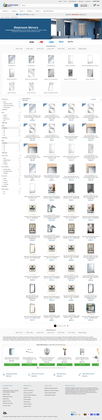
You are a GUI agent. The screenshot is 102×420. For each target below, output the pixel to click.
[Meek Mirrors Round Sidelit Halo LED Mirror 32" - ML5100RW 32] (32, 208)
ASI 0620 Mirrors (51, 65)
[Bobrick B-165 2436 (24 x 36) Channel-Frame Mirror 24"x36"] (71, 148)
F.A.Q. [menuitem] (65, 1)
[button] (11, 99)
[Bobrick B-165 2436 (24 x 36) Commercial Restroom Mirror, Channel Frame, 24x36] (90, 128)
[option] (11, 102)
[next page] (67, 325)
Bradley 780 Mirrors (12, 92)
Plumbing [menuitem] (29, 11)
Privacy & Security (28, 392)
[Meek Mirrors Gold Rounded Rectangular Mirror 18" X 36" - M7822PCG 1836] (32, 308)
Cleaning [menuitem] (14, 11)
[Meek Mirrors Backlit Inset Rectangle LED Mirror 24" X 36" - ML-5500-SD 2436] (71, 288)
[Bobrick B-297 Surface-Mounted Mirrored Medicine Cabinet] (71, 128)
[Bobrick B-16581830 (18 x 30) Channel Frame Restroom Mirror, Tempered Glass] (51, 168)
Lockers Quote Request (50, 392)
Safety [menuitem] (21, 11)
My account (84, 6)
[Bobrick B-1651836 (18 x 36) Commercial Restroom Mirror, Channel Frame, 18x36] (32, 148)
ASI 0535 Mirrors (12, 65)
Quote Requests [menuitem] (72, 1)
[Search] (76, 5)
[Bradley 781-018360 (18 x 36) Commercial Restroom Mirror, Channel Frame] (51, 128)
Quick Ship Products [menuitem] (48, 11)
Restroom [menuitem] (5, 11)
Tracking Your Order (8, 403)
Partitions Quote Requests (50, 388)
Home (3, 17)
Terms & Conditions (28, 390)
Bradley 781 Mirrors (31, 92)
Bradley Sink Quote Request (51, 390)
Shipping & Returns (7, 396)
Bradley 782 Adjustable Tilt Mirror (51, 92)
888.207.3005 (6, 394)
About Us (26, 388)
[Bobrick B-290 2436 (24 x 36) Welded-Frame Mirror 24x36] (32, 188)
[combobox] (95, 99)
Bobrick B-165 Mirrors (70, 65)
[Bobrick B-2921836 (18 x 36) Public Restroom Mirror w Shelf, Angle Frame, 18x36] (90, 268)
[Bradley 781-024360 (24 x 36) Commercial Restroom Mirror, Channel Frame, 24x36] (32, 128)
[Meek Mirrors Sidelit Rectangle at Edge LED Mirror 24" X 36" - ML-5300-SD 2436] (71, 308)
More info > (9, 376)
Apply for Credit (6, 401)
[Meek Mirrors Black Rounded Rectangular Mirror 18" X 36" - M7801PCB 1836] (32, 288)
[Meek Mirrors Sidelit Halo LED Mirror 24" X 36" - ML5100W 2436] (90, 228)
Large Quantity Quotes (49, 395)
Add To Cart (12, 364)
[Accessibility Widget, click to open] (1, 418)
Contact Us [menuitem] (88, 1)
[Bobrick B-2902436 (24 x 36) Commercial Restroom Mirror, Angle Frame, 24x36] (90, 168)
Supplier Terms (27, 406)
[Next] (96, 357)
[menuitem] (96, 1)
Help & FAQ (6, 398)
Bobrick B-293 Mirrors (12, 79)
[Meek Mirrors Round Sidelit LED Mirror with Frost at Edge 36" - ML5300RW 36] (51, 188)
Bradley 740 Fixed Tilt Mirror (31, 79)
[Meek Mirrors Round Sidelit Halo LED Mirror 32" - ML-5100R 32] (51, 248)
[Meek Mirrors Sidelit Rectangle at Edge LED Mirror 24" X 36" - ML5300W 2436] (71, 228)
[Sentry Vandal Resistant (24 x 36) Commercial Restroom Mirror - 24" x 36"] (71, 168)
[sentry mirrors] (70, 42)
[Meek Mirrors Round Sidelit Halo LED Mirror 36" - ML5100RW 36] (71, 208)
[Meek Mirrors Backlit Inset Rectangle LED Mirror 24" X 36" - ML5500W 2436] (71, 188)
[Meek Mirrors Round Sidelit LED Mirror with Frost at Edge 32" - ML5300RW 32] (90, 208)
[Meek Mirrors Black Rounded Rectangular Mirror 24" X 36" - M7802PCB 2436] (90, 288)
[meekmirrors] (61, 42)
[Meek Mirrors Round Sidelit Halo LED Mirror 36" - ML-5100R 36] (32, 268)
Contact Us (5, 388)
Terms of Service (28, 404)
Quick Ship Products (42, 344)
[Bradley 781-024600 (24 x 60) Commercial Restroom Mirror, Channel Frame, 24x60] (90, 108)
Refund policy (27, 401)
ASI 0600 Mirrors (31, 65)
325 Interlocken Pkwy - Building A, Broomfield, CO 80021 (10, 391)
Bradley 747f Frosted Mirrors (70, 79)
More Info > (34, 376)
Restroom (7, 17)
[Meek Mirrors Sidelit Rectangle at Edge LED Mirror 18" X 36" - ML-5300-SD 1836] (51, 308)
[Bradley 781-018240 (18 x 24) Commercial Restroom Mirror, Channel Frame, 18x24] (51, 108)
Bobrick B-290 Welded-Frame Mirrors (90, 65)
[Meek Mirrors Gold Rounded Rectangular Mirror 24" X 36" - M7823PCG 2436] (32, 248)
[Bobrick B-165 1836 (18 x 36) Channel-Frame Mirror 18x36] (51, 148)
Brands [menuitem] (37, 11)
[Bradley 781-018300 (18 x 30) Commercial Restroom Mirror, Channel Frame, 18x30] (71, 108)
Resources (81, 1)
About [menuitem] (60, 1)
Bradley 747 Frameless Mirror (51, 79)
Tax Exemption (27, 399)
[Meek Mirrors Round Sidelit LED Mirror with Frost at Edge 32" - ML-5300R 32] (51, 268)
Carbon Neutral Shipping (30, 395)
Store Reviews (27, 397)
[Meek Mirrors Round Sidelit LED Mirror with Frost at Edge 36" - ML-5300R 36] (51, 288)
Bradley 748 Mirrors (90, 79)
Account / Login (6, 405)
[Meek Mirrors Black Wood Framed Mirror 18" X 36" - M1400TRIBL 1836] (90, 308)
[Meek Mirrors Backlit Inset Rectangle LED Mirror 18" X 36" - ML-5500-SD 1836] (71, 248)
